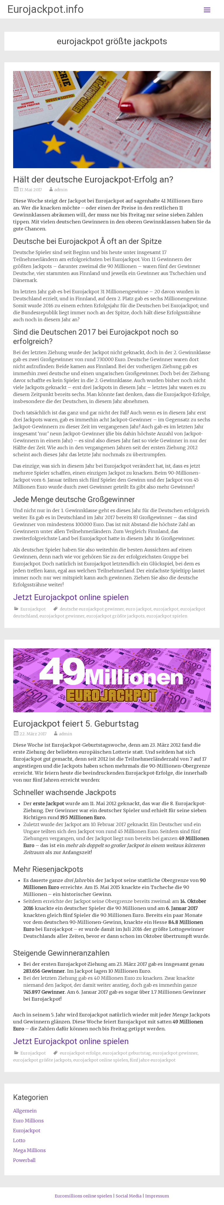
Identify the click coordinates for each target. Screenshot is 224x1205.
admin (60, 189)
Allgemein (25, 1111)
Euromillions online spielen (83, 1196)
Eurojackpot (33, 609)
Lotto (19, 1140)
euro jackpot (139, 609)
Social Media (128, 1196)
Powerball (24, 1160)
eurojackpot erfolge (80, 1053)
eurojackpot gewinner (62, 616)
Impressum (157, 1196)
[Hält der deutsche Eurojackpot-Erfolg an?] (112, 166)
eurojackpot (165, 609)
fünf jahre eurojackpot (153, 1060)
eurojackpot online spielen (100, 1060)
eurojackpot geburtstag (126, 1053)
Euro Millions (28, 1121)
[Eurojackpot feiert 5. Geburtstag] (112, 711)
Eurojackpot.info (45, 9)
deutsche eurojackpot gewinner (92, 609)
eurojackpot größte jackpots (115, 616)
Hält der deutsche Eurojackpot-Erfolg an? (93, 179)
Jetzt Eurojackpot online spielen (71, 597)
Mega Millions (29, 1150)
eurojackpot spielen (166, 616)
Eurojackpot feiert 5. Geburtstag (76, 723)
